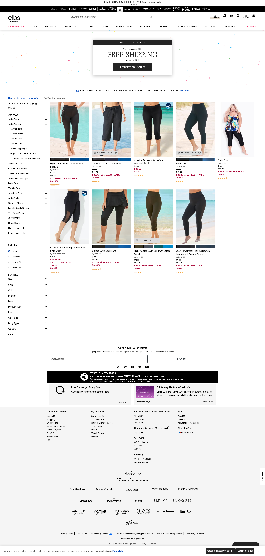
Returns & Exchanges (56, 426)
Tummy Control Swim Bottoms (25, 158)
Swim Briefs (16, 128)
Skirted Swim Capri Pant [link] (104, 252)
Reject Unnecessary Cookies (220, 551)
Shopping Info (53, 419)
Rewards (94, 436)
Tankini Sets (14, 188)
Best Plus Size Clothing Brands (169, 534)
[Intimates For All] (122, 512)
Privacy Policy (67, 534)
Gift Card (138, 445)
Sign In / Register (98, 416)
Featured (15, 251)
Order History (96, 426)
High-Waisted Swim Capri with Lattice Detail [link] (152, 254)
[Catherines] (160, 489)
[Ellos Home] (14, 18)
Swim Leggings (18, 148)
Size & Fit (51, 433)
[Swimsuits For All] (78, 512)
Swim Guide (14, 223)
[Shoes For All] (143, 512)
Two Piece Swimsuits (18, 173)
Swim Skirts (16, 138)
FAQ (49, 440)
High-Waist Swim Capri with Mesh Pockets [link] (66, 166)
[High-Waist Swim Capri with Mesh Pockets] (69, 129)
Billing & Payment (54, 430)
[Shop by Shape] (46, 203)
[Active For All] (100, 512)
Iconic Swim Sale (16, 233)
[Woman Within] (105, 489)
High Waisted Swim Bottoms (24, 153)
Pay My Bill (138, 423)
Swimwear (21, 98)
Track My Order (97, 419)
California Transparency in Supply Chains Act (134, 534)
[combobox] (111, 16)
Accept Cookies (245, 551)
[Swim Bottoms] (46, 124)
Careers (181, 419)
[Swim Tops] (46, 119)
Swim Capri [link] (181, 164)
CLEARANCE (14, 218)
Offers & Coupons (98, 433)
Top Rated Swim (16, 213)
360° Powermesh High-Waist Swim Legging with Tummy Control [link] (193, 254)
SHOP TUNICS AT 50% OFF (123, 2)
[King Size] (186, 512)
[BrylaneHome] (165, 512)
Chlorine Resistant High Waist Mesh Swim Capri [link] (67, 250)
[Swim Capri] (195, 129)
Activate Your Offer (132, 67)
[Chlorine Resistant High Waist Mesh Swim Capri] (69, 217)
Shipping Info (52, 423)
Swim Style (13, 198)
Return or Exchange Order (102, 423)
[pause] (129, 4)
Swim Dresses (15, 163)
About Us (182, 416)
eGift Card (138, 449)
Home (10, 98)
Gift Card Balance (141, 442)
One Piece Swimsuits (18, 168)
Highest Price (17, 262)
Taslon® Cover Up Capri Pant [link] (106, 164)
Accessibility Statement (195, 534)
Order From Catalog (142, 459)
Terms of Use (82, 534)
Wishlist (94, 430)
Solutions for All (15, 193)
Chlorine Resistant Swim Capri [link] (148, 161)
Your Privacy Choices (99, 534)
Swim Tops (13, 119)
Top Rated (16, 256)
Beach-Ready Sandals (19, 208)
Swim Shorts (16, 133)
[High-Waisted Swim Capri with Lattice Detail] (153, 217)
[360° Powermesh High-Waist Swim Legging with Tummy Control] (195, 217)
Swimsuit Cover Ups (18, 178)
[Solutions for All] (46, 193)
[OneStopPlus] (77, 489)
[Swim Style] (46, 198)
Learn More (184, 90)
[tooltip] (53, 9)
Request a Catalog (142, 462)
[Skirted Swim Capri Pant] (111, 217)
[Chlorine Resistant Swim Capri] (153, 129)
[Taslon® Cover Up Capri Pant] (111, 129)
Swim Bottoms (34, 98)
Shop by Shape (15, 203)
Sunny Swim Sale (16, 228)
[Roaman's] (132, 489)
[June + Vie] (160, 500)
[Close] (259, 551)
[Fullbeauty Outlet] (132, 523)
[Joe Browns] (114, 500)
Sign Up (181, 359)
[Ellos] (138, 500)
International (52, 436)
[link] (17, 27)
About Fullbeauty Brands (188, 423)
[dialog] (254, 9)
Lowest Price (17, 267)
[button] (132, 3)
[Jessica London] (188, 489)
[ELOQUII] (182, 500)
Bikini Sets (13, 183)
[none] (69, 129)
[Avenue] (86, 500)
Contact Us (51, 416)
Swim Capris (16, 143)
